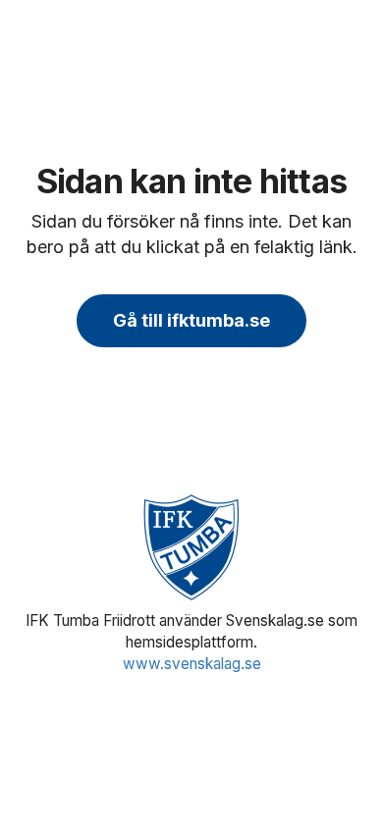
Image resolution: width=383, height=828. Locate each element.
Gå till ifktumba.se (191, 320)
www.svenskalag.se (192, 663)
